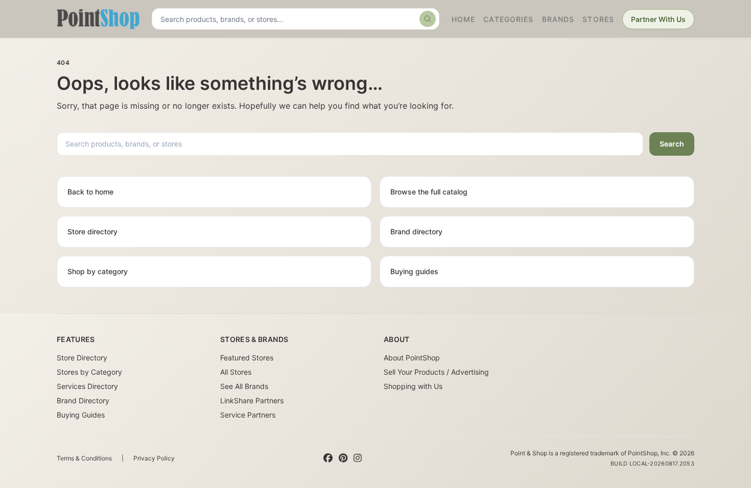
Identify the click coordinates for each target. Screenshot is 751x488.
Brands (558, 19)
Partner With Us (658, 19)
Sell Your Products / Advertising (436, 372)
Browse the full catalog (428, 191)
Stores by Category (89, 372)
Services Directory (87, 386)
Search (672, 143)
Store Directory (82, 357)
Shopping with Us (413, 386)
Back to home (90, 191)
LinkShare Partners (252, 400)
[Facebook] (328, 458)
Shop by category (97, 271)
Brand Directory (83, 400)
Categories (508, 19)
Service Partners (247, 414)
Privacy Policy (154, 458)
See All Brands (244, 386)
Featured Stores (246, 357)
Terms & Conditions (84, 458)
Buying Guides (81, 414)
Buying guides (414, 271)
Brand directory (416, 231)
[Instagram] (358, 458)
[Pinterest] (343, 458)
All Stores (235, 372)
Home (463, 19)
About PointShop (412, 357)
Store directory (92, 231)
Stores (598, 19)
